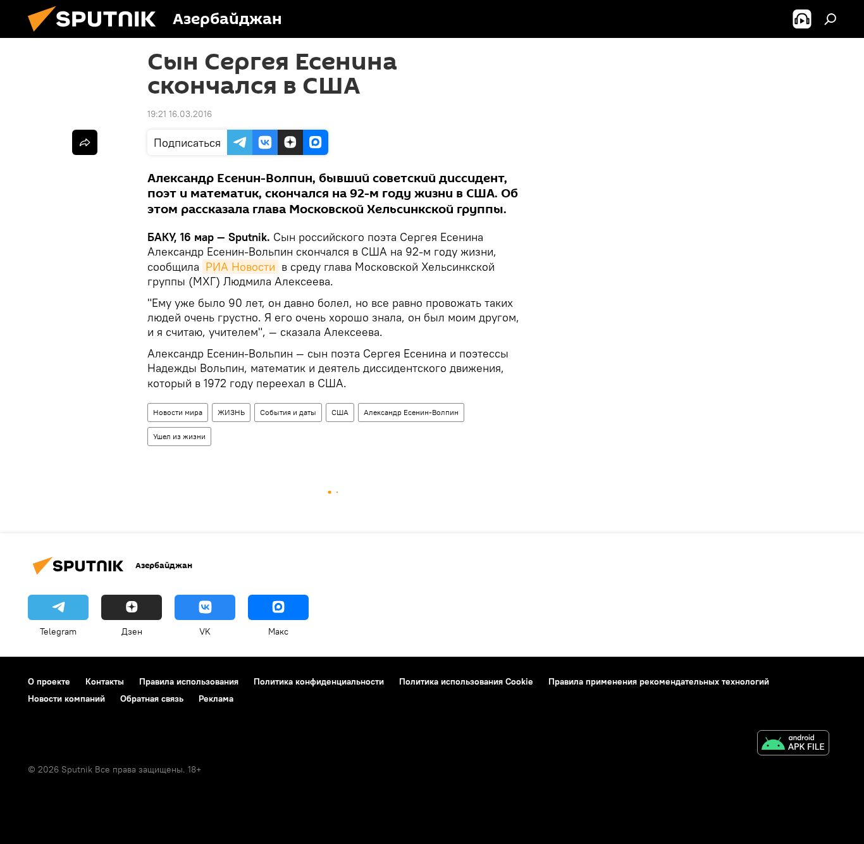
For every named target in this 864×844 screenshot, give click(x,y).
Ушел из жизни (179, 436)
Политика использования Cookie (466, 681)
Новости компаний (66, 698)
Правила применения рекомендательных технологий (658, 681)
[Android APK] (793, 744)
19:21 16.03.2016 (179, 114)
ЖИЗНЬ (231, 412)
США (340, 412)
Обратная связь (151, 698)
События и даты (288, 412)
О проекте (49, 681)
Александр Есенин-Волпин (411, 412)
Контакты (104, 681)
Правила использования (188, 681)
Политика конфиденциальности (319, 681)
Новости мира (177, 412)
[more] (84, 142)
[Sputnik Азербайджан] (97, 34)
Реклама (216, 698)
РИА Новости (240, 266)
